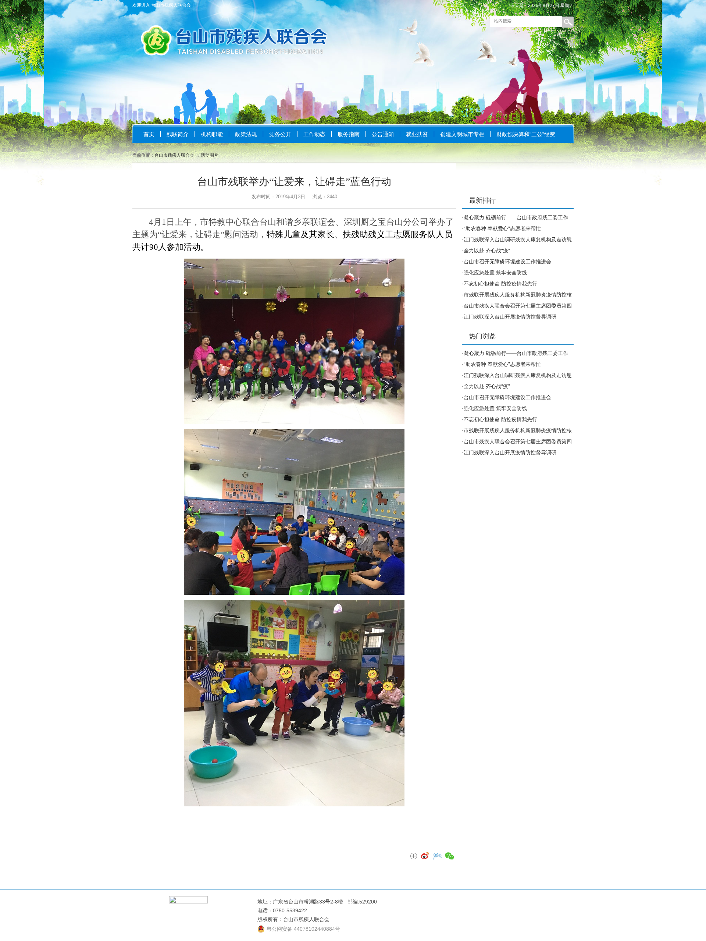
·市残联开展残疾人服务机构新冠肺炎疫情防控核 (517, 295)
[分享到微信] (449, 856)
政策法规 (246, 134)
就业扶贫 (417, 134)
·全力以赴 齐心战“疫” (486, 250)
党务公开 (280, 134)
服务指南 (349, 134)
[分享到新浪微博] (425, 856)
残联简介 (178, 134)
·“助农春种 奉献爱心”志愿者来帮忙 (501, 228)
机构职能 (212, 134)
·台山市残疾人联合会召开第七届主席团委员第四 (517, 306)
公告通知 (383, 134)
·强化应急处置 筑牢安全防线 (494, 273)
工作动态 (314, 134)
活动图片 (209, 155)
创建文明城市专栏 (462, 134)
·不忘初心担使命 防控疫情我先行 (499, 284)
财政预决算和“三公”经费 (525, 134)
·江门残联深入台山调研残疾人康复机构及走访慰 (517, 239)
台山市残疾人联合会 (174, 155)
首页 (148, 134)
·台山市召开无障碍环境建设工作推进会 (506, 261)
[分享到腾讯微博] (437, 856)
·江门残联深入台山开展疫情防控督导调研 (509, 317)
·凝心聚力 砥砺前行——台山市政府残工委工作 (515, 217)
